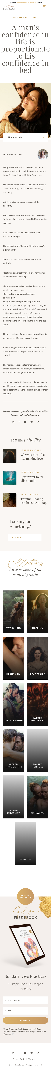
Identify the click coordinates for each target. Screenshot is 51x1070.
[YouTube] (25, 422)
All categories (16, 137)
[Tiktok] (38, 422)
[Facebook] (19, 422)
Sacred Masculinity (25, 17)
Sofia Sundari (9, 6)
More (44, 6)
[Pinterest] (31, 422)
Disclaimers (33, 1059)
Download (26, 1020)
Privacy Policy (19, 1059)
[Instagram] (13, 422)
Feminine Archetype (27, 2)
